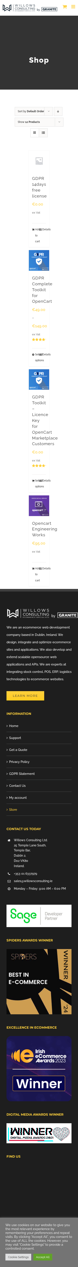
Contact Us (17, 786)
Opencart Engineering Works (44, 529)
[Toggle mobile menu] (73, 6)
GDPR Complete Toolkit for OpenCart (42, 290)
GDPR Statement (22, 774)
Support (15, 738)
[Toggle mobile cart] (65, 6)
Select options (37, 357)
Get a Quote (18, 750)
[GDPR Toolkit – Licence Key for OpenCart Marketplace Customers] (39, 379)
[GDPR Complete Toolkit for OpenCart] (39, 260)
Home (13, 726)
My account (18, 798)
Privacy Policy (19, 762)
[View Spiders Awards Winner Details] (39, 953)
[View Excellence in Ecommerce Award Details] (39, 1040)
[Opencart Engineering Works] (39, 505)
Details (44, 229)
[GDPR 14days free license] (39, 160)
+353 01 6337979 (25, 873)
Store (13, 810)
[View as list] (43, 133)
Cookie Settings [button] (18, 1257)
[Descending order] (58, 111)
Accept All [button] (43, 1257)
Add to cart (37, 235)
